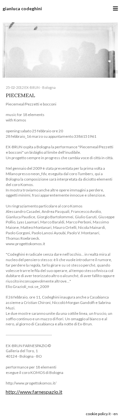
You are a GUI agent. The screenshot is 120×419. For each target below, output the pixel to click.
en (115, 413)
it (109, 413)
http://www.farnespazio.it (34, 392)
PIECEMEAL (20, 95)
